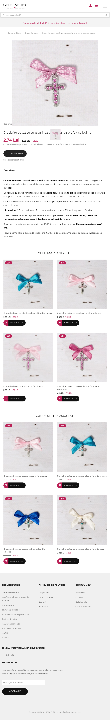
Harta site (43, 606)
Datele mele (81, 602)
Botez (19, 33)
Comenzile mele (83, 606)
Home (10, 33)
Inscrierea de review (11, 628)
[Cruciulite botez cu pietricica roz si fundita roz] (82, 284)
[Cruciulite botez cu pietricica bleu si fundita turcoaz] (28, 284)
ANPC (5, 633)
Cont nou (79, 597)
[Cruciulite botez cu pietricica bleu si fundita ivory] (82, 520)
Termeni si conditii (10, 592)
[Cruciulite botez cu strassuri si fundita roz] (28, 357)
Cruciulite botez (32, 33)
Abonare (15, 691)
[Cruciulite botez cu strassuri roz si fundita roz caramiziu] (82, 357)
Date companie (46, 597)
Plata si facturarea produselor (16, 614)
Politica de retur (9, 619)
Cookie (5, 638)
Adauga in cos (16, 323)
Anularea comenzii (11, 624)
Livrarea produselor (11, 610)
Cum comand (8, 605)
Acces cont (80, 592)
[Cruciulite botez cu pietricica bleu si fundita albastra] (28, 520)
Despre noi (44, 592)
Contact (42, 602)
